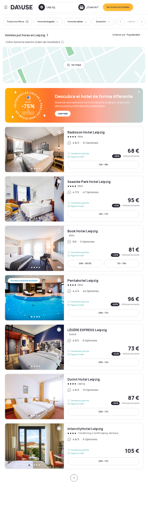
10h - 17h (103, 214)
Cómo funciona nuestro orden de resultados (33, 42)
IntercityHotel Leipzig (74, 446)
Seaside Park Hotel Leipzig (74, 198)
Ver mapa (76, 64)
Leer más (63, 113)
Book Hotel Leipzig (74, 248)
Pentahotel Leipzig (74, 297)
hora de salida (75, 21)
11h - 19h (121, 263)
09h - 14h (103, 362)
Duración (101, 21)
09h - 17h (103, 312)
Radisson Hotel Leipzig (74, 149)
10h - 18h (103, 164)
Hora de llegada (46, 21)
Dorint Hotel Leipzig (74, 396)
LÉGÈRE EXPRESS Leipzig (74, 347)
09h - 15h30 (85, 263)
